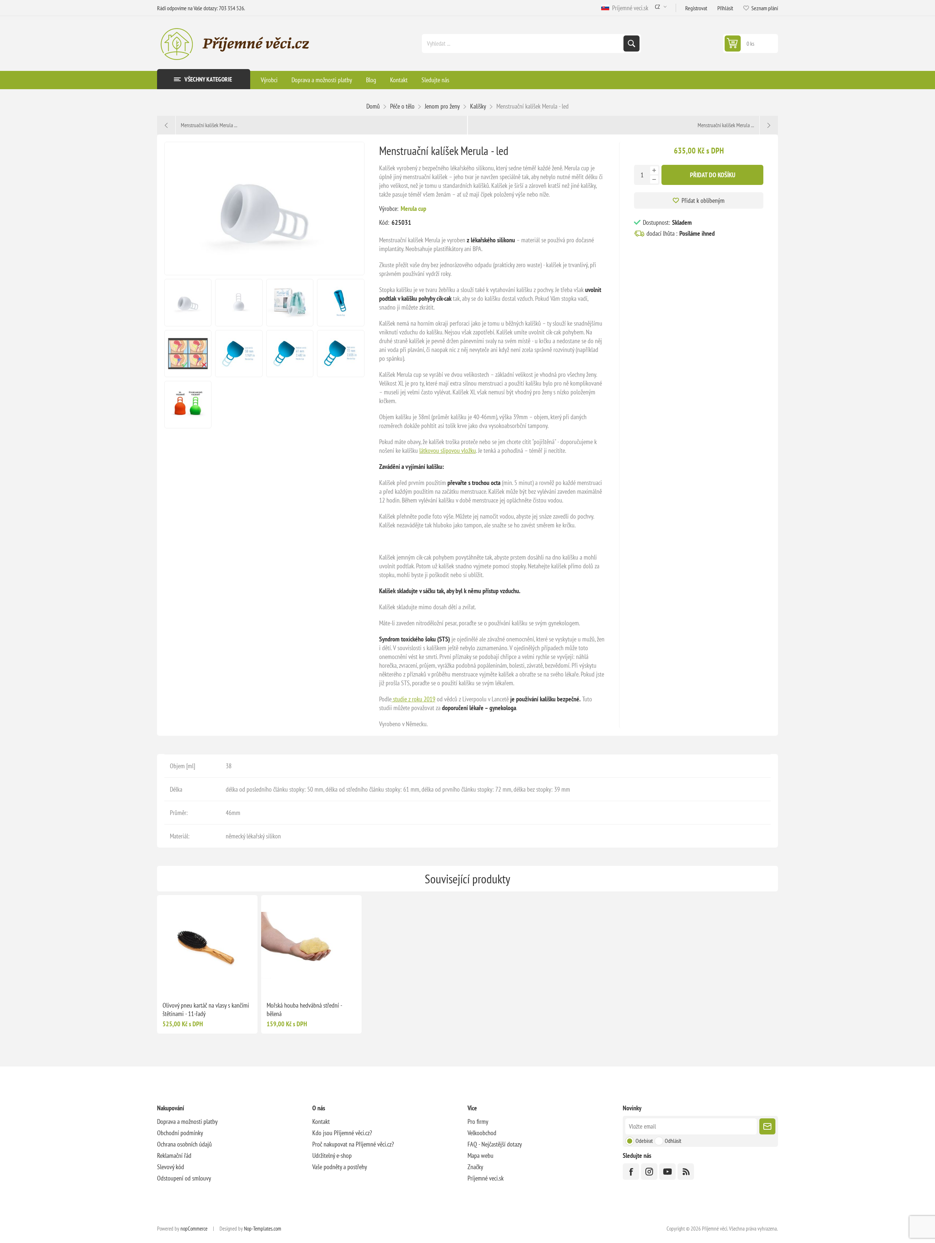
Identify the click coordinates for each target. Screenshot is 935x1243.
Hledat (631, 43)
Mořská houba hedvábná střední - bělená (304, 1009)
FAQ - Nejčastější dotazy (495, 1144)
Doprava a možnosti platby (187, 1121)
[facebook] (631, 1171)
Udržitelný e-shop (332, 1155)
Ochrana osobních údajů (184, 1144)
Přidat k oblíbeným (703, 200)
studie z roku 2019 (413, 699)
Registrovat (696, 8)
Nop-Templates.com (262, 1228)
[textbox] (523, 43)
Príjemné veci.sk (628, 8)
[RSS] (686, 1171)
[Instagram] (649, 1171)
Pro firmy (478, 1121)
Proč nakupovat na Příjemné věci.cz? (353, 1144)
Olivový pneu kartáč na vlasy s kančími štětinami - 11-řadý (206, 1009)
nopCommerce (193, 1228)
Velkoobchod (482, 1133)
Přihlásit (725, 8)
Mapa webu (480, 1155)
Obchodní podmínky (180, 1133)
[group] (207, 945)
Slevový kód (170, 1167)
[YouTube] (667, 1171)
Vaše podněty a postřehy (339, 1167)
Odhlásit (673, 1140)
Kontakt (321, 1121)
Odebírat (644, 1140)
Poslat (767, 1126)
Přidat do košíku (712, 175)
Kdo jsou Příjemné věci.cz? (342, 1133)
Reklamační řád (174, 1155)
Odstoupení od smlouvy (184, 1178)
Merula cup (413, 208)
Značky (475, 1167)
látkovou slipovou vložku (447, 450)
